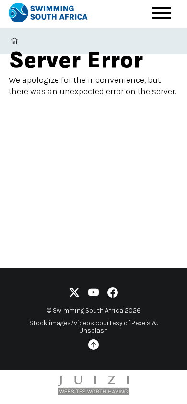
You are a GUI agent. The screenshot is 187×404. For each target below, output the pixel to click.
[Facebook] (112, 294)
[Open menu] (161, 13)
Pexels (141, 323)
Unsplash (93, 330)
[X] (74, 294)
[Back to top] (93, 346)
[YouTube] (93, 294)
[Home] (57, 14)
